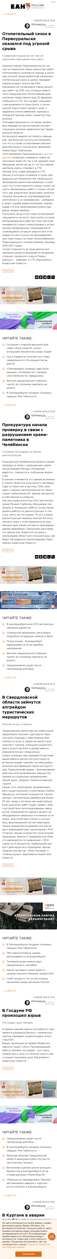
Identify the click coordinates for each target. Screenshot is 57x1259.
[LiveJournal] (53, 277)
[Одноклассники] (41, 277)
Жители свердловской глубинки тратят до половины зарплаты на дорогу (27, 384)
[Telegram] (45, 277)
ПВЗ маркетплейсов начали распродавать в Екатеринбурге (26, 955)
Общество (8, 270)
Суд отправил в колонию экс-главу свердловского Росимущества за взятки (28, 360)
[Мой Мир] (49, 277)
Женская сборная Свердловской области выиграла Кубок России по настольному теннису (28, 1159)
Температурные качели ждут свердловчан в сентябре (24, 963)
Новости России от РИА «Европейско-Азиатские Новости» (21, 6)
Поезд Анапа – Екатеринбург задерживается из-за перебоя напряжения (25, 645)
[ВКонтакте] (36, 277)
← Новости (9, 14)
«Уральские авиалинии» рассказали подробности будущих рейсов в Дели (30, 635)
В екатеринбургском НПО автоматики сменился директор (30, 626)
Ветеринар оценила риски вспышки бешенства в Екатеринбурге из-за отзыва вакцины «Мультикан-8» (29, 1171)
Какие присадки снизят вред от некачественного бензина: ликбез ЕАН (30, 972)
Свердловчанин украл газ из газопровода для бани (24, 667)
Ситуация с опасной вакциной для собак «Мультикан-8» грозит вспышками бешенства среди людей (29, 348)
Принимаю (28, 1254)
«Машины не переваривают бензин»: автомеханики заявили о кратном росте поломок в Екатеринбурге (29, 1183)
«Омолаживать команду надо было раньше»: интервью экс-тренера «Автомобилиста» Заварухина (28, 372)
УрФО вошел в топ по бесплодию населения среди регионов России (28, 980)
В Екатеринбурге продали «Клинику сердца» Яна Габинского (29, 395)
